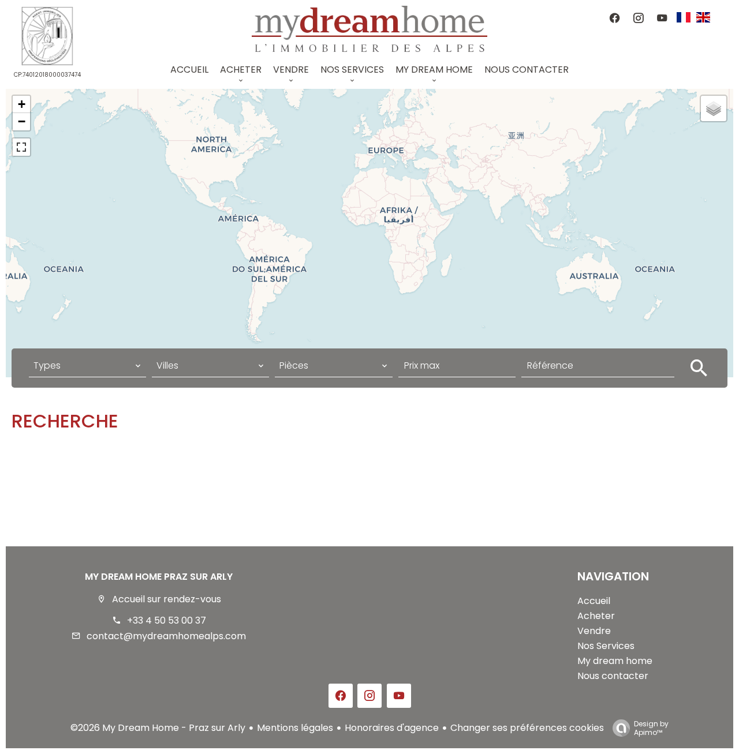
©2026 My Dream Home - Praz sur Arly (157, 727)
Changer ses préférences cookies (527, 727)
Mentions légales (295, 727)
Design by (651, 728)
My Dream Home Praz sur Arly (159, 576)
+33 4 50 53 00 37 (166, 620)
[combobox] (87, 365)
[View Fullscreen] (21, 147)
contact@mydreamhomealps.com (166, 636)
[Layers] (713, 108)
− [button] (21, 121)
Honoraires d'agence (392, 727)
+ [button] (21, 104)
